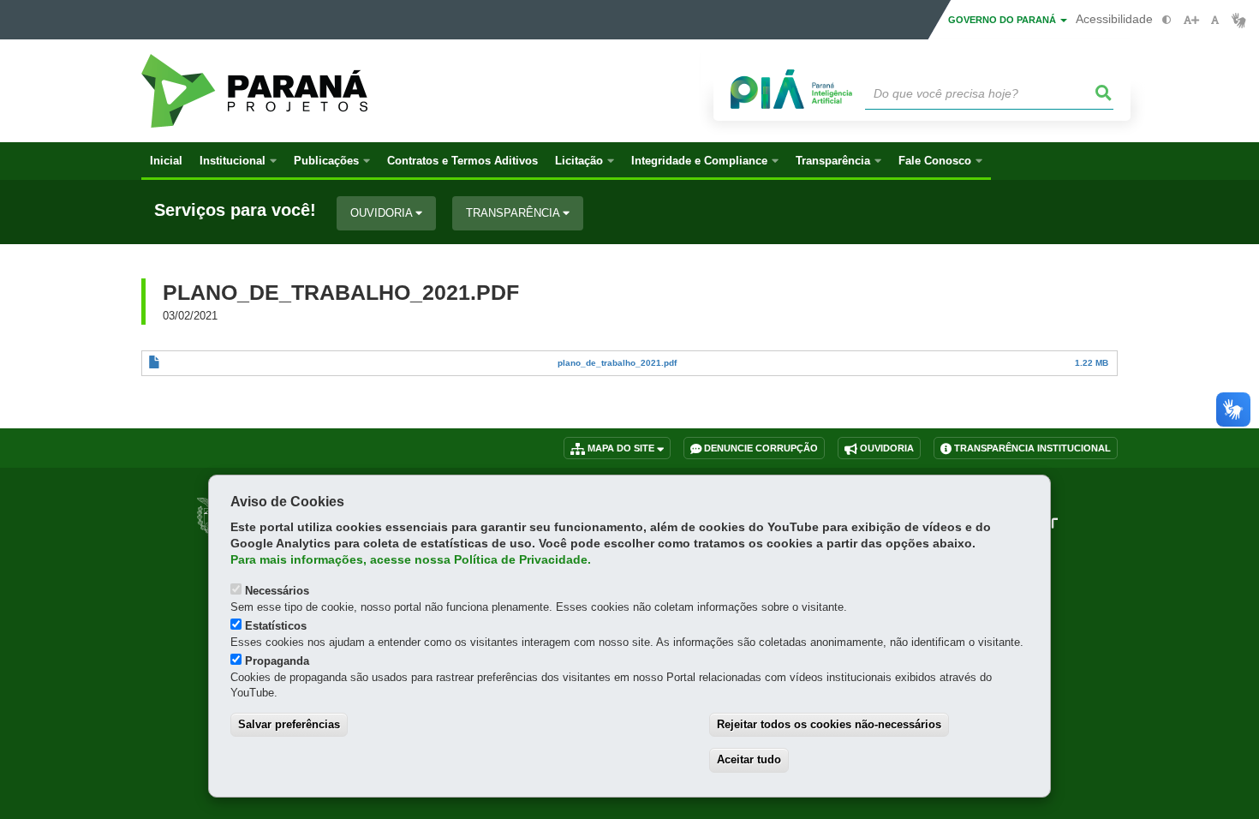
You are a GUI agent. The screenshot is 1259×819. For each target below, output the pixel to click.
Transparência (514, 212)
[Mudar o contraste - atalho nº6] (1167, 20)
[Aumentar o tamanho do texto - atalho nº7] (1191, 20)
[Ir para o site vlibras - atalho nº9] (1239, 20)
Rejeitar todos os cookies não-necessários (829, 724)
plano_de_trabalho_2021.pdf (617, 363)
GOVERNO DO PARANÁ (1003, 20)
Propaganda (277, 661)
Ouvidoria (382, 212)
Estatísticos (276, 625)
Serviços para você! (235, 210)
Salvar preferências (289, 724)
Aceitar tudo (749, 759)
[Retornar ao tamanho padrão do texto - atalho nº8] (1215, 20)
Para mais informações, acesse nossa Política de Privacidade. (410, 559)
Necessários (277, 590)
